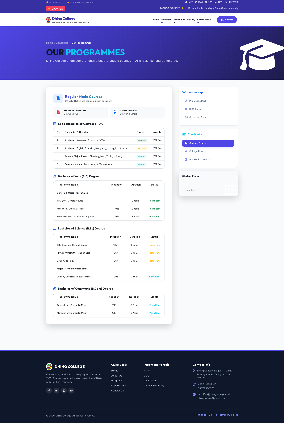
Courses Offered (198, 143)
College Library (197, 151)
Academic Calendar (199, 159)
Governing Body (197, 117)
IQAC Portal (195, 109)
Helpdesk (232, 2)
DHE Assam (150, 380)
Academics (62, 42)
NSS (220, 2)
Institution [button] (166, 19)
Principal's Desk (197, 101)
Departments (118, 385)
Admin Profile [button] (204, 19)
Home (156, 19)
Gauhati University (154, 385)
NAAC (147, 370)
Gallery (191, 19)
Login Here (190, 190)
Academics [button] (179, 19)
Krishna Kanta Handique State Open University (202, 8)
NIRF (190, 2)
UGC (146, 375)
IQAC (200, 2)
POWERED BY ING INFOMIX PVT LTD (216, 415)
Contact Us (117, 390)
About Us (116, 375)
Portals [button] (229, 19)
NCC (209, 2)
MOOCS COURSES (159, 8)
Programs (116, 380)
